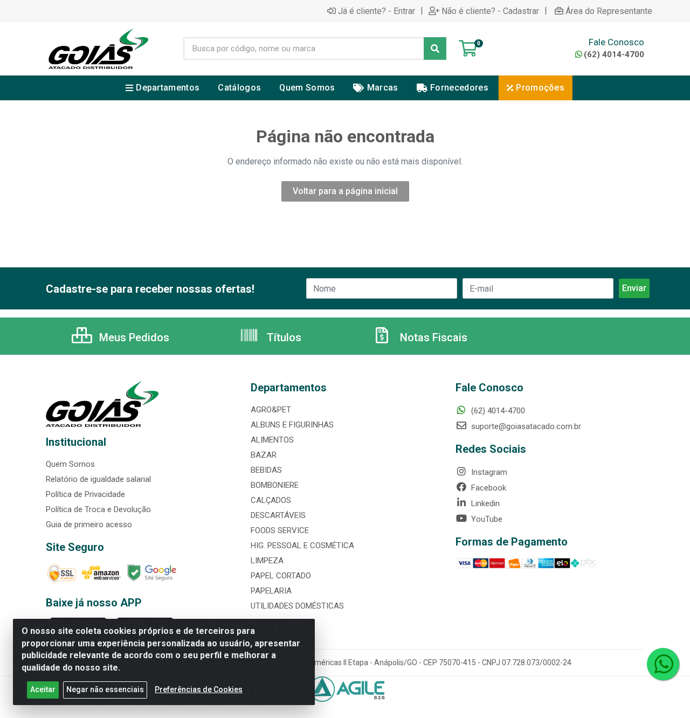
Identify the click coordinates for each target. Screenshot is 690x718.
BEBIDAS (266, 470)
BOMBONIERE (275, 485)
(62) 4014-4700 (614, 54)
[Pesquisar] (435, 48)
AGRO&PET (271, 410)
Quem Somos (70, 464)
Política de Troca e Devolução (98, 509)
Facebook (487, 488)
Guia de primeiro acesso (89, 524)
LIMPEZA (267, 560)
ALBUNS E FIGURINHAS (292, 425)
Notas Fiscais (432, 337)
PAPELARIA (271, 591)
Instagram (488, 472)
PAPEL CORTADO (281, 576)
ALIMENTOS (272, 440)
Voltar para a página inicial (345, 191)
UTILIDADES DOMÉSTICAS (297, 606)
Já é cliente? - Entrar (376, 10)
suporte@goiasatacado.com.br (525, 426)
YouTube (485, 519)
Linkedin (484, 503)
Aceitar (43, 689)
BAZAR (264, 455)
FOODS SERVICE (280, 530)
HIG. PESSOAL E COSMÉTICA (302, 545)
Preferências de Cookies (199, 689)
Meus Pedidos (132, 337)
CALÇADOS (271, 500)
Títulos (282, 337)
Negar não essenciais (105, 689)
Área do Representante (608, 10)
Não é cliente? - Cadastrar (490, 10)
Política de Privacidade (85, 494)
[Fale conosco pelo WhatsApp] (663, 664)
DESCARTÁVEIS (278, 515)
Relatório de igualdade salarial (98, 479)
